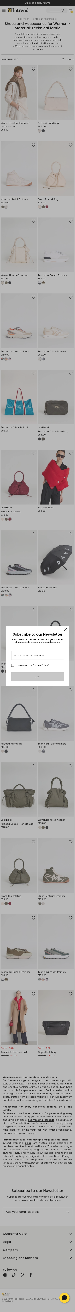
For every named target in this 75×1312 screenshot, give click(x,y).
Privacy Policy (40, 665)
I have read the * (32, 665)
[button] (64, 1298)
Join (37, 676)
